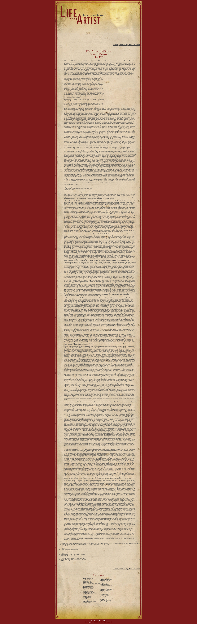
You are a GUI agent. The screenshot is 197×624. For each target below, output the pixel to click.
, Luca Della (105, 593)
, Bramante (88, 593)
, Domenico (106, 579)
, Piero (87, 597)
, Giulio (104, 594)
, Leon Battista (88, 578)
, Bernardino (106, 588)
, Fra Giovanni (88, 579)
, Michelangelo (88, 587)
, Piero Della (88, 600)
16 (98, 494)
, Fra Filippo (104, 581)
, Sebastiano (105, 600)
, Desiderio (89, 592)
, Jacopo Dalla (105, 590)
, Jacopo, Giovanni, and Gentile (91, 583)
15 (101, 480)
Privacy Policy (102, 620)
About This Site (94, 620)
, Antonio (88, 588)
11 (70, 370)
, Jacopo (88, 590)
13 (89, 375)
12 (87, 374)
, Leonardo (87, 595)
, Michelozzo (105, 585)
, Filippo (88, 586)
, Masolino (88, 591)
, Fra (87, 581)
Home (115, 45)
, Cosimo (104, 596)
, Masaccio (105, 580)
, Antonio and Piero (107, 589)
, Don (87, 582)
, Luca (104, 599)
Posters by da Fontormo (129, 45)
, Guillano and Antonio (89, 601)
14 (111, 383)
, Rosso (103, 598)
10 (74, 343)
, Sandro (87, 585)
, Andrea (87, 596)
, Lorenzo (87, 602)
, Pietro (104, 586)
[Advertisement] (98, 38)
